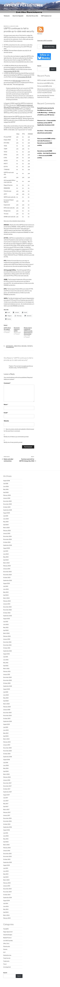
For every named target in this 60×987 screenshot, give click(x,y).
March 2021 (6, 668)
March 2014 (6, 915)
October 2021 (6, 648)
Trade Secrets (6, 958)
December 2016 (7, 818)
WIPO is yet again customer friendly (46, 80)
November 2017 (7, 786)
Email (6, 412)
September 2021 (7, 651)
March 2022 (6, 633)
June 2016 (6, 836)
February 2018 (7, 777)
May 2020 (6, 698)
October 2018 (6, 753)
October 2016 (6, 824)
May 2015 (5, 874)
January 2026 (6, 498)
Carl (17, 26)
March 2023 (6, 598)
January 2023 (6, 604)
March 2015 (6, 880)
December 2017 (7, 783)
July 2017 (5, 797)
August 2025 (6, 513)
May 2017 (5, 803)
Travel (4, 964)
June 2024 (6, 554)
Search (39, 65)
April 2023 (6, 595)
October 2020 (6, 683)
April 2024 (6, 560)
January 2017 (6, 815)
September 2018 (7, 756)
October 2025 (6, 507)
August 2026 (6, 480)
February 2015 (7, 883)
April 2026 (6, 492)
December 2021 (7, 642)
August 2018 (6, 759)
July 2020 (5, 692)
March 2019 (6, 739)
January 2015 (6, 885)
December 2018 (7, 747)
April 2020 (6, 700)
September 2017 (7, 791)
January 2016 (6, 850)
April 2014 (5, 912)
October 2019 (6, 718)
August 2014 (6, 900)
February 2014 (7, 918)
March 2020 (6, 703)
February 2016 (7, 847)
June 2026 (6, 486)
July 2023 (5, 586)
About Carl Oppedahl (17, 15)
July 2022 (5, 621)
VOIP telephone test (46, 15)
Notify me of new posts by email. (13, 442)
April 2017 (5, 806)
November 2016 (7, 821)
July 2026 (5, 483)
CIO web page (17, 80)
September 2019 (7, 721)
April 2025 (6, 524)
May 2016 (5, 839)
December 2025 (7, 501)
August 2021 (6, 653)
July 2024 (5, 551)
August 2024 (6, 548)
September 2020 (7, 686)
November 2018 (7, 750)
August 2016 (6, 830)
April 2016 (5, 841)
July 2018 (5, 762)
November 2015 (7, 856)
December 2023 (7, 571)
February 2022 (7, 636)
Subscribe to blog (49, 46)
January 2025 (6, 533)
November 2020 (7, 680)
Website (6, 421)
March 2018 (6, 774)
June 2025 (6, 518)
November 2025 (7, 504)
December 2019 (7, 712)
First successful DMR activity (44, 86)
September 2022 (7, 615)
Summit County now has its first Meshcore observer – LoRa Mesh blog (45, 110)
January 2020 (6, 709)
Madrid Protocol (7, 937)
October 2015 (6, 859)
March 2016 (6, 844)
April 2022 (5, 630)
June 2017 (5, 800)
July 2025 (5, 516)
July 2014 (5, 903)
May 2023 (5, 592)
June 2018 (6, 765)
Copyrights (9, 346)
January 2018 (6, 780)
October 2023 (6, 577)
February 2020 (7, 706)
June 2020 (6, 695)
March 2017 (6, 809)
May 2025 (5, 521)
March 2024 (6, 562)
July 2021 (5, 656)
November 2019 (7, 715)
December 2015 (7, 853)
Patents (30, 346)
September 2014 (7, 897)
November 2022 (7, 609)
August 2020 (6, 689)
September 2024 (7, 545)
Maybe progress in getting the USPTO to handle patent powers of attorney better (28, 331)
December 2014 (7, 888)
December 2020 (7, 677)
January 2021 (6, 674)
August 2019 (6, 724)
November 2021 (7, 645)
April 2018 (5, 771)
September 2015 (7, 862)
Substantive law (7, 955)
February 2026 (7, 495)
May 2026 (5, 489)
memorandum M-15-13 (24, 77)
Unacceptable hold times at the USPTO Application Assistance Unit (46, 123)
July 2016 (5, 833)
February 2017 (6, 812)
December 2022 (7, 607)
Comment (7, 383)
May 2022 (5, 627)
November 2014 (7, 891)
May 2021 (5, 662)
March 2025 (6, 527)
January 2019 (6, 745)
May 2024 (5, 557)
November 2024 (7, 539)
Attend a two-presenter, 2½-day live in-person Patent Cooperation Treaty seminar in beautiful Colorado (46, 90)
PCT (4, 952)
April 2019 (5, 736)
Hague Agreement (7, 931)
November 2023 (7, 574)
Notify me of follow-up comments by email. (16, 436)
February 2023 (7, 601)
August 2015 (6, 865)
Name (6, 404)
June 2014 (6, 906)
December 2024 (7, 536)
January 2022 (6, 639)
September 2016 (7, 827)
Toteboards (7, 15)
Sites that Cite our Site (32, 15)
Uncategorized (7, 967)
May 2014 (5, 909)
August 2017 (6, 794)
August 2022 (6, 618)
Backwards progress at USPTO (17, 329)
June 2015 (6, 871)
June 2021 (5, 659)
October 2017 (6, 789)
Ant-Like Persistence (23, 5)
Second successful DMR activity (45, 83)
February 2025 (7, 530)
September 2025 (7, 510)
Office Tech (6, 943)
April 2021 (5, 665)
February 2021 (6, 671)
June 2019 (6, 730)
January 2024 (6, 568)
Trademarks (10, 347)
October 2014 (6, 894)
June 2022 (6, 624)
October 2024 (6, 542)
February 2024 (7, 565)
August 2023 (6, 583)
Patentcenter (6, 946)
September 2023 (7, 580)
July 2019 (5, 727)
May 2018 (5, 768)
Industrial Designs (20, 346)
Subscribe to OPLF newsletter (44, 40)
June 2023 (6, 589)
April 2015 (5, 877)
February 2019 (7, 742)
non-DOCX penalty (8, 940)
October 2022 (6, 612)
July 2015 (5, 868)
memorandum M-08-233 (11, 71)
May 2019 (5, 733)
